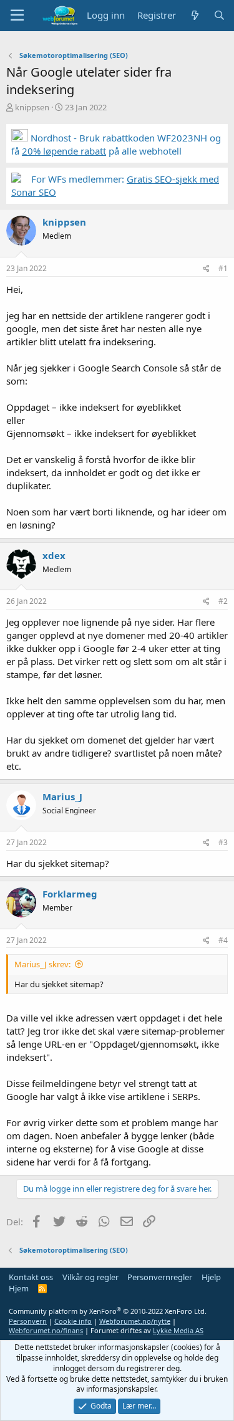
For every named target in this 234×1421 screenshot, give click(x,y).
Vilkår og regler (90, 1277)
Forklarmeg (69, 894)
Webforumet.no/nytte (134, 1321)
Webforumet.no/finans (46, 1330)
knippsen (32, 107)
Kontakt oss (31, 1277)
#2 (223, 601)
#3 (223, 842)
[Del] (206, 269)
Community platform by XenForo (108, 1311)
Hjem (19, 1288)
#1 (223, 268)
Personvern (28, 1321)
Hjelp (211, 1277)
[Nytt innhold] (194, 15)
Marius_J (62, 796)
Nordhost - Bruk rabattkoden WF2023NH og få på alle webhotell (116, 144)
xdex (54, 555)
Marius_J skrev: (42, 964)
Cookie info (73, 1321)
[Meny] (17, 15)
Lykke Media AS (178, 1330)
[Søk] (219, 15)
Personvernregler (159, 1277)
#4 (223, 940)
